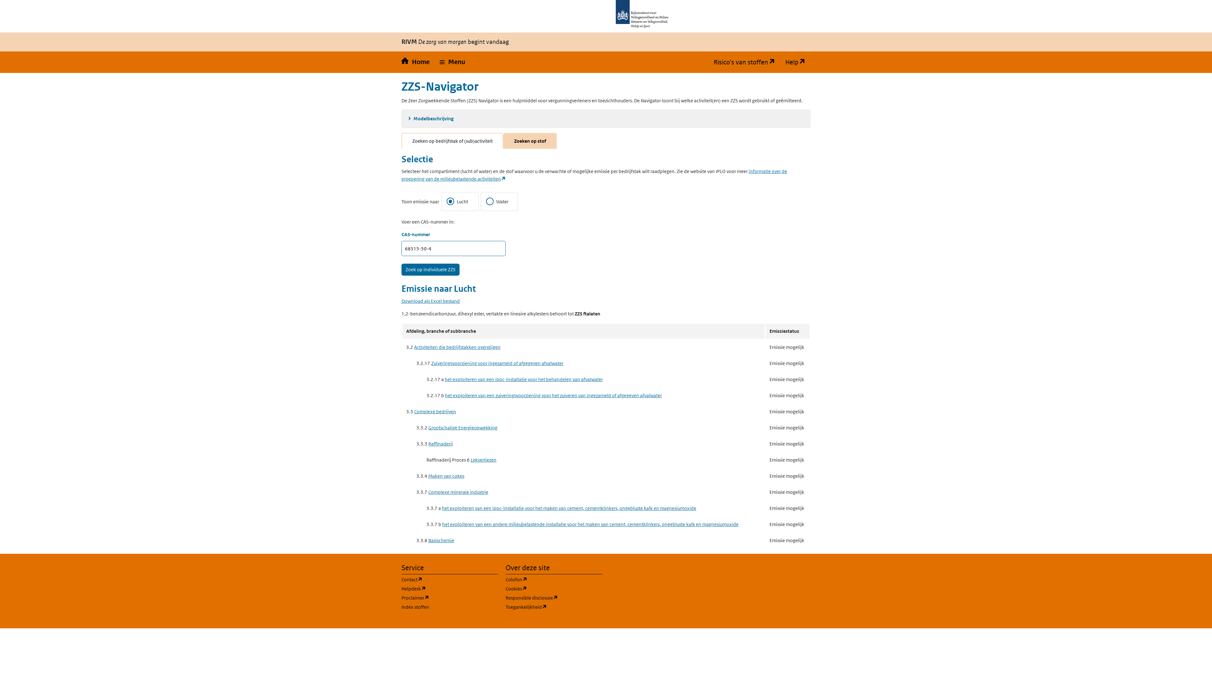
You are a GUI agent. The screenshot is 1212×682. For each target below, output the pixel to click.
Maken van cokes (446, 476)
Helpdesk (443, 588)
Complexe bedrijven (435, 412)
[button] (452, 62)
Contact (442, 579)
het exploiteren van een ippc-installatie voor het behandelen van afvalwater (524, 379)
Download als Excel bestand (430, 301)
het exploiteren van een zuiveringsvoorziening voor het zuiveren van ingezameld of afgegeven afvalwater (553, 395)
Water (502, 202)
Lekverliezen (483, 460)
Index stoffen (415, 607)
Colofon (547, 579)
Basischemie (441, 540)
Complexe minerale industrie (458, 492)
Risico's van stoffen (747, 62)
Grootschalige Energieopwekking (462, 428)
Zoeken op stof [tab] (530, 141)
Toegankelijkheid (554, 607)
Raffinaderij (440, 444)
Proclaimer (445, 598)
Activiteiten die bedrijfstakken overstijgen (457, 347)
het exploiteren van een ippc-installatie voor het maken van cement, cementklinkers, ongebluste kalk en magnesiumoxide (569, 508)
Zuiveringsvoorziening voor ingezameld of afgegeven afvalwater (497, 363)
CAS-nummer (415, 234)
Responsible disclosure (554, 598)
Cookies (546, 588)
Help (798, 62)
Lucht (462, 202)
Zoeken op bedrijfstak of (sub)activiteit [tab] (452, 141)
